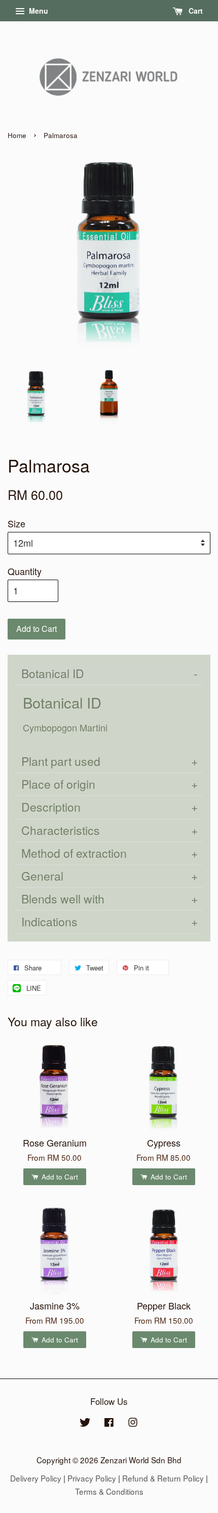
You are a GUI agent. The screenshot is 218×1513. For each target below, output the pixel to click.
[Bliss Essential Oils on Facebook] (109, 1423)
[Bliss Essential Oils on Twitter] (85, 1423)
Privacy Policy (91, 1478)
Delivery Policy (35, 1478)
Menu (37, 11)
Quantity (25, 571)
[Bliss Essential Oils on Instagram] (132, 1423)
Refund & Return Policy (163, 1478)
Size (16, 523)
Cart (195, 11)
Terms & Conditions (109, 1491)
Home (17, 135)
